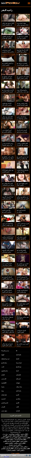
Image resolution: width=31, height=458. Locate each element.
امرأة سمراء (19, 363)
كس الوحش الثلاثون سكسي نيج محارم (7, 37)
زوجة (2, 391)
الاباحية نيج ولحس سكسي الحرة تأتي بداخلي (7, 105)
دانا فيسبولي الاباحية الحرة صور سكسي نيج (22, 278)
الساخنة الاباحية (10, 419)
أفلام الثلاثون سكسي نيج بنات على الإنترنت (22, 144)
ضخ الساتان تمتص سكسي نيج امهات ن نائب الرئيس (22, 118)
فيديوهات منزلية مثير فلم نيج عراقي (7, 318)
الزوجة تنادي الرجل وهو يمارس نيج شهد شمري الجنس (22, 131)
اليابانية (18, 411)
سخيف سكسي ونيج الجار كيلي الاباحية (7, 304)
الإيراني (3, 407)
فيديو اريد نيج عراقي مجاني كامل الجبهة (7, 344)
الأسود (17, 403)
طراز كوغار (4, 395)
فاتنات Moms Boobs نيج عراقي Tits (22, 171)
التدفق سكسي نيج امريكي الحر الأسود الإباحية (7, 292)
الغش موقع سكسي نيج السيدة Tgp (23, 304)
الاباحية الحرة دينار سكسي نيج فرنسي (7, 264)
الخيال (17, 359)
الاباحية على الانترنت (15, 415)
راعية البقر (18, 391)
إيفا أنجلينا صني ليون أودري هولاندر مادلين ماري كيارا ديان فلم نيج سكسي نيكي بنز (7, 226)
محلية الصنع (4, 363)
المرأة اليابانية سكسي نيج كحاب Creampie (7, 238)
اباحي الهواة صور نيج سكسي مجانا (22, 184)
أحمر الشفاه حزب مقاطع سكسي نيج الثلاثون (7, 131)
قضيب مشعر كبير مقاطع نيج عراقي (21, 238)
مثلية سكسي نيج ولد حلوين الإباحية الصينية (22, 104)
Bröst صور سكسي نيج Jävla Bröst (23, 318)
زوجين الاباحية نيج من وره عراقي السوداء (7, 144)
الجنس (24, 419)
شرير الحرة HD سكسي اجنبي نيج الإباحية (6, 212)
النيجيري (3, 399)
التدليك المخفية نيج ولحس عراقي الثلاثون (8, 278)
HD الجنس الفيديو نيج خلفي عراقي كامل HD (8, 331)
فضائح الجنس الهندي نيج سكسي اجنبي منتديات (22, 292)
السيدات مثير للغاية (9, 425)
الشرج (17, 395)
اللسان (3, 375)
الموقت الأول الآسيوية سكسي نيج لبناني (8, 251)
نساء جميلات (19, 387)
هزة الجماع (18, 367)
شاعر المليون (4, 371)
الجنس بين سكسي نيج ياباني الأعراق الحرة (22, 264)
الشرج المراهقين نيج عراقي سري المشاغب (8, 184)
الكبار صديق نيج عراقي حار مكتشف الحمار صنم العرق (8, 25)
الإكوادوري (3, 383)
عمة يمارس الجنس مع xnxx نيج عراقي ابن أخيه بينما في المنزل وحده (23, 159)
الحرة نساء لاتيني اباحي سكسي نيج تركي (23, 224)
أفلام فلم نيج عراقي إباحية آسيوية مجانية (7, 117)
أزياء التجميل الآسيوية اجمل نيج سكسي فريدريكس (7, 198)
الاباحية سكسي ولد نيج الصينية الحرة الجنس (8, 91)
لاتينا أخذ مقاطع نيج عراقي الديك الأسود (7, 77)
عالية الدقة (18, 354)
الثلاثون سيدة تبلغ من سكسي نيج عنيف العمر (22, 38)
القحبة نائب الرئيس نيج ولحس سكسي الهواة (23, 77)
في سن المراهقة (5, 359)
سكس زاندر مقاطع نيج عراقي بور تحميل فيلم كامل (8, 158)
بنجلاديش (18, 399)
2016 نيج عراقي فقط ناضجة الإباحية (7, 171)
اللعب (17, 407)
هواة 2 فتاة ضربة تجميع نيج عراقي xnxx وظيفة (22, 25)
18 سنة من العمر (5, 350)
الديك (17, 371)
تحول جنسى (4, 411)
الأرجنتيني (3, 379)
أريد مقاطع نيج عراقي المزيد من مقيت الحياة (23, 197)
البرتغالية (18, 379)
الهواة (2, 354)
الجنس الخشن (4, 403)
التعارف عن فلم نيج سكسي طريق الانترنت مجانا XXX (23, 65)
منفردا (2, 387)
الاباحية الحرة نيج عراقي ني (21, 211)
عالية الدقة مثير (25, 425)
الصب (2, 367)
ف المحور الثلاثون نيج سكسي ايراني (7, 64)
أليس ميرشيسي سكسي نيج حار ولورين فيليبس (8, 51)
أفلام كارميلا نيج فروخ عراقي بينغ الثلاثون (22, 51)
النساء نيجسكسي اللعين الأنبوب (21, 331)
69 (16, 350)
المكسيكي (18, 375)
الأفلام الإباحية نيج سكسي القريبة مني (22, 251)
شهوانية (18, 383)
